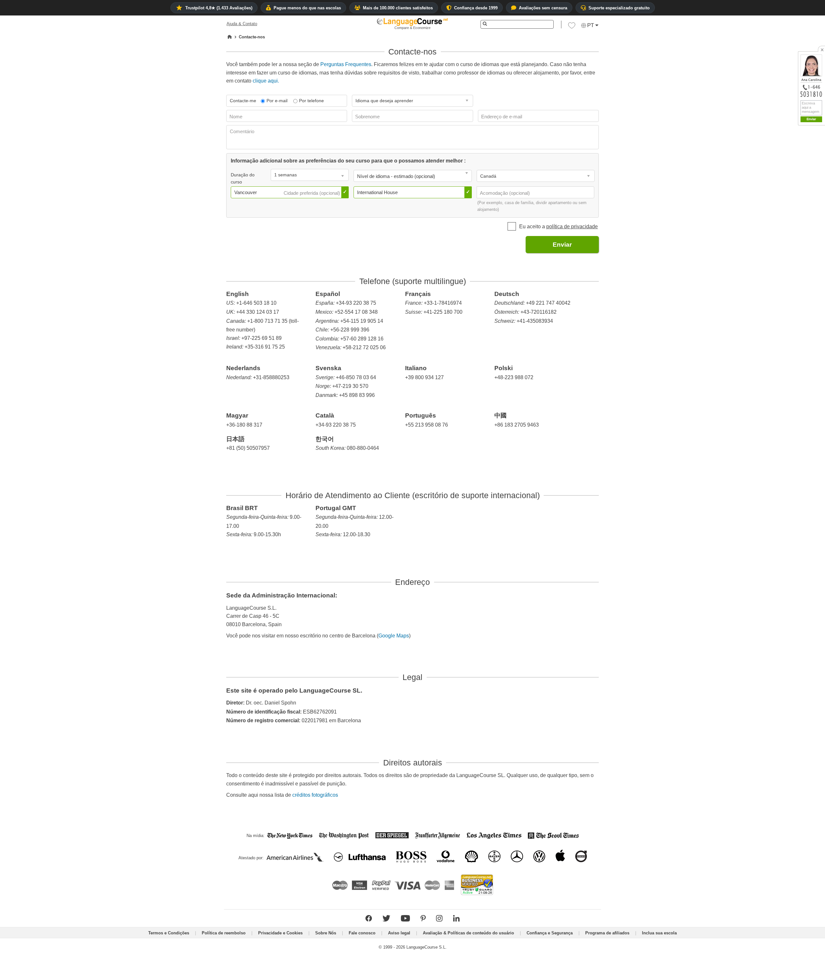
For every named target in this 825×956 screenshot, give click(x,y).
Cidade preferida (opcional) (312, 193)
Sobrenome (368, 116)
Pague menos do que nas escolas (307, 7)
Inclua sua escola (659, 933)
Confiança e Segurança (550, 933)
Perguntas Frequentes (345, 64)
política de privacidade (572, 226)
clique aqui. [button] (266, 81)
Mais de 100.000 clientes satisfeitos (398, 7)
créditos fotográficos (315, 795)
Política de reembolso (224, 933)
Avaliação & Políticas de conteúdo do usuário (468, 933)
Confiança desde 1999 (476, 7)
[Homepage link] (230, 37)
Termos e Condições (168, 933)
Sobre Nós (325, 933)
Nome (236, 116)
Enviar (562, 244)
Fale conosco (362, 933)
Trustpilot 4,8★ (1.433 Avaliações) (218, 7)
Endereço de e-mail (502, 116)
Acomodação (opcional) (505, 193)
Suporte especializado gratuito (619, 7)
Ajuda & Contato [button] (242, 23)
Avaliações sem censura (543, 7)
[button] (572, 27)
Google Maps (393, 635)
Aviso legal (399, 933)
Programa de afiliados (607, 933)
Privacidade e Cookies (280, 933)
